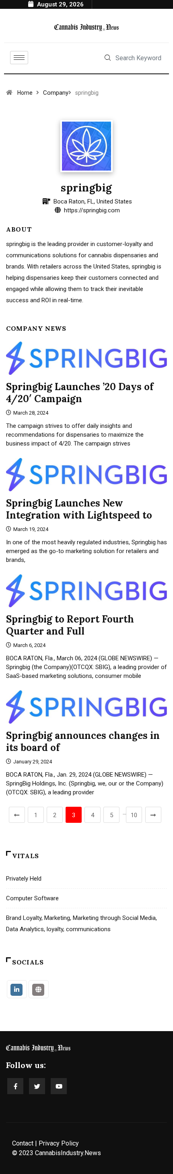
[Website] (39, 989)
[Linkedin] (17, 989)
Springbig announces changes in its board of (83, 741)
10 (134, 815)
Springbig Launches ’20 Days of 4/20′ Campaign (80, 392)
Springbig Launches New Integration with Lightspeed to (79, 509)
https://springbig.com (92, 210)
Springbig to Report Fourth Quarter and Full (70, 625)
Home (25, 93)
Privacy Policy (59, 1143)
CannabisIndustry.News (68, 1153)
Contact (22, 1143)
